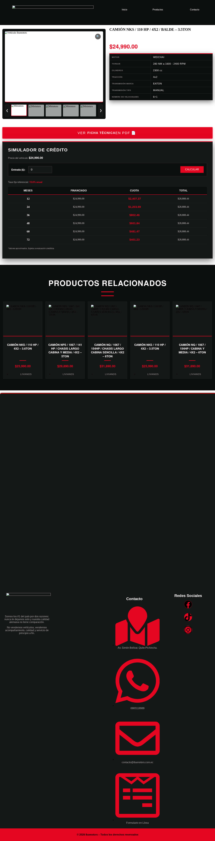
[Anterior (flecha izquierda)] (5, 420)
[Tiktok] (188, 617)
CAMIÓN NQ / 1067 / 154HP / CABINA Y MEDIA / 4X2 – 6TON (192, 348)
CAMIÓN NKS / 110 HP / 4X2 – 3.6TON (22, 347)
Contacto (194, 9)
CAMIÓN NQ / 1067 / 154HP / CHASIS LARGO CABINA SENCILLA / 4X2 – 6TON (107, 350)
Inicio (124, 9)
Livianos (26, 374)
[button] (158, 9)
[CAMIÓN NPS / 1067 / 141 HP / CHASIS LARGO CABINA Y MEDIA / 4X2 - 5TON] (65, 319)
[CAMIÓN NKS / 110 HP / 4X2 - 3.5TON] (149, 319)
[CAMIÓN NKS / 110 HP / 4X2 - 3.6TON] (22, 319)
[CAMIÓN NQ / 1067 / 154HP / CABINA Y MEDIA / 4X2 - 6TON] (192, 319)
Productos (158, 9)
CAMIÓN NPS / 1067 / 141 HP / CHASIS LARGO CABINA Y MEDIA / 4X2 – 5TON (65, 350)
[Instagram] (188, 630)
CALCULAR (192, 169)
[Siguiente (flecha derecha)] (209, 420)
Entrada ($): (18, 169)
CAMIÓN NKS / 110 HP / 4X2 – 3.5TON (150, 347)
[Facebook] (188, 604)
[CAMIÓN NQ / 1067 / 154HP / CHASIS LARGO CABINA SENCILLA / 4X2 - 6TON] (107, 319)
